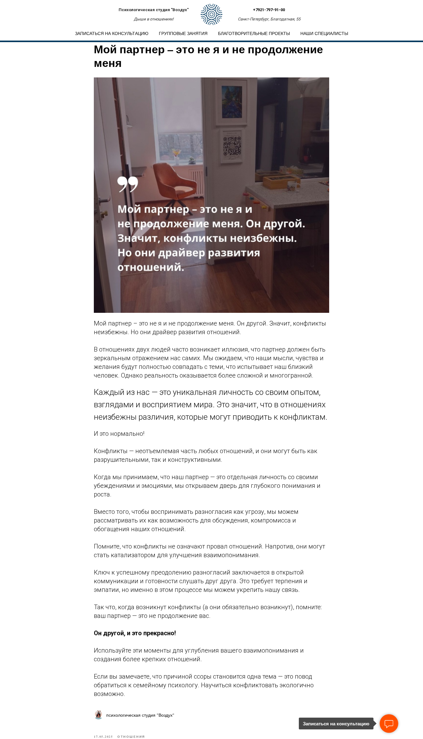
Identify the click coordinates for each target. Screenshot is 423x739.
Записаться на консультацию (111, 33)
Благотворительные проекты (254, 33)
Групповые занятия (183, 33)
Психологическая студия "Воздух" (154, 9)
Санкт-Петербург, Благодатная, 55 (269, 19)
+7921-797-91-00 (269, 9)
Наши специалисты (324, 33)
